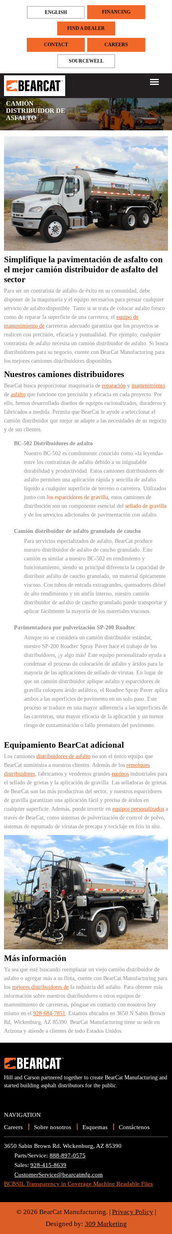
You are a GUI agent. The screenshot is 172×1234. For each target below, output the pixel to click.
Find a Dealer (86, 28)
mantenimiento (148, 386)
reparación (114, 386)
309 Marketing (106, 1224)
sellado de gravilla (145, 506)
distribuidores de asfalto (63, 756)
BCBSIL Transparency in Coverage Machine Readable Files (78, 1184)
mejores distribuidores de (40, 987)
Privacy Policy (132, 1212)
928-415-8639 (48, 1165)
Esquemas (95, 1127)
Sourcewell (86, 61)
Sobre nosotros (52, 1127)
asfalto (18, 394)
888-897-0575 (68, 1155)
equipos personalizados (138, 809)
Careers (116, 44)
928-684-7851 (49, 1013)
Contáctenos (134, 1127)
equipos (120, 774)
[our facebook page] (24, 1098)
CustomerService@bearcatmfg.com (58, 1174)
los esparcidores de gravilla (77, 497)
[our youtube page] (10, 1098)
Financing (116, 12)
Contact (56, 44)
